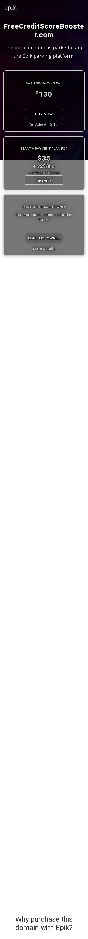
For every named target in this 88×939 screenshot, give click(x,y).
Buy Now (44, 114)
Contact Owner (44, 238)
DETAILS (44, 180)
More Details (44, 249)
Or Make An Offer (44, 124)
